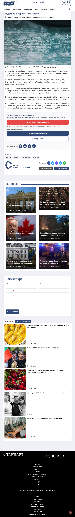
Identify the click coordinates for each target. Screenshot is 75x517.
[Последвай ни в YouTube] (53, 456)
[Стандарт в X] (34, 146)
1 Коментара (62, 168)
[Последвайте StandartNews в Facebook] (4, 6)
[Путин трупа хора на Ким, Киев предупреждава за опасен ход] (54, 198)
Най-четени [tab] (9, 322)
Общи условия (38, 499)
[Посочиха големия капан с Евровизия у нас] (15, 357)
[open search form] (69, 9)
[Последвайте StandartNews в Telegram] (11, 6)
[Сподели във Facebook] (48, 163)
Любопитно (37, 477)
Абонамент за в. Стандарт (37, 514)
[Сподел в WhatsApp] (64, 163)
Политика (37, 467)
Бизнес (37, 479)
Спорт (37, 484)
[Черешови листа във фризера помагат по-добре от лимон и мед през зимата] (15, 379)
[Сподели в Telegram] (60, 163)
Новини (37, 464)
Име (7, 283)
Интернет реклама (37, 504)
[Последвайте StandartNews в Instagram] (6, 6)
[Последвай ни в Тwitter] (58, 456)
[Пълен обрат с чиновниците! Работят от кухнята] (15, 427)
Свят (37, 482)
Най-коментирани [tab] (23, 322)
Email (40, 283)
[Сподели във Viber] (56, 163)
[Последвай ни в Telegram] (63, 456)
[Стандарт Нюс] (13, 456)
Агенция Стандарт (50, 67)
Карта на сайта (38, 512)
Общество (37, 469)
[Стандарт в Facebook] (20, 146)
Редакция (37, 502)
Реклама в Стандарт (37, 507)
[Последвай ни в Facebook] (48, 456)
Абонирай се (8, 4)
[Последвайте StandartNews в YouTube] (9, 6)
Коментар (10, 291)
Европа (8, 157)
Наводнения (25, 157)
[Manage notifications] (70, 512)
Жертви (36, 157)
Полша (16, 157)
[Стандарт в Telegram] (29, 146)
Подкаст (37, 472)
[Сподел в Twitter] (52, 163)
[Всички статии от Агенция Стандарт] (8, 165)
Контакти (37, 509)
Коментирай (47, 168)
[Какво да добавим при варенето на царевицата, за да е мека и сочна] (15, 334)
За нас (37, 497)
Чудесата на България (37, 474)
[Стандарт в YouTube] (25, 146)
